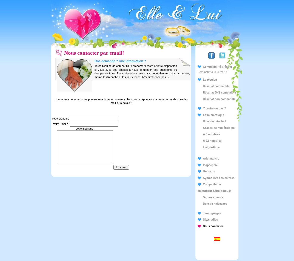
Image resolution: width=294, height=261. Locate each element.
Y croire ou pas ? (214, 108)
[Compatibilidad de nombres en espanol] (217, 240)
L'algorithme (211, 147)
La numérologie (213, 115)
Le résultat (210, 79)
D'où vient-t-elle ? (214, 121)
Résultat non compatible (219, 99)
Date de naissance (215, 203)
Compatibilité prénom (217, 66)
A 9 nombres (211, 134)
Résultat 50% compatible (219, 92)
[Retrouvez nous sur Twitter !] (222, 58)
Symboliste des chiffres (218, 178)
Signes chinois (213, 197)
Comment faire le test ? (212, 72)
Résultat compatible (216, 86)
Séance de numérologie (219, 127)
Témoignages (212, 213)
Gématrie (209, 171)
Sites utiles (210, 219)
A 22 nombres (212, 140)
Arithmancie (211, 158)
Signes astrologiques (217, 190)
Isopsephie (210, 165)
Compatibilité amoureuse (209, 185)
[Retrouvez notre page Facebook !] (211, 58)
